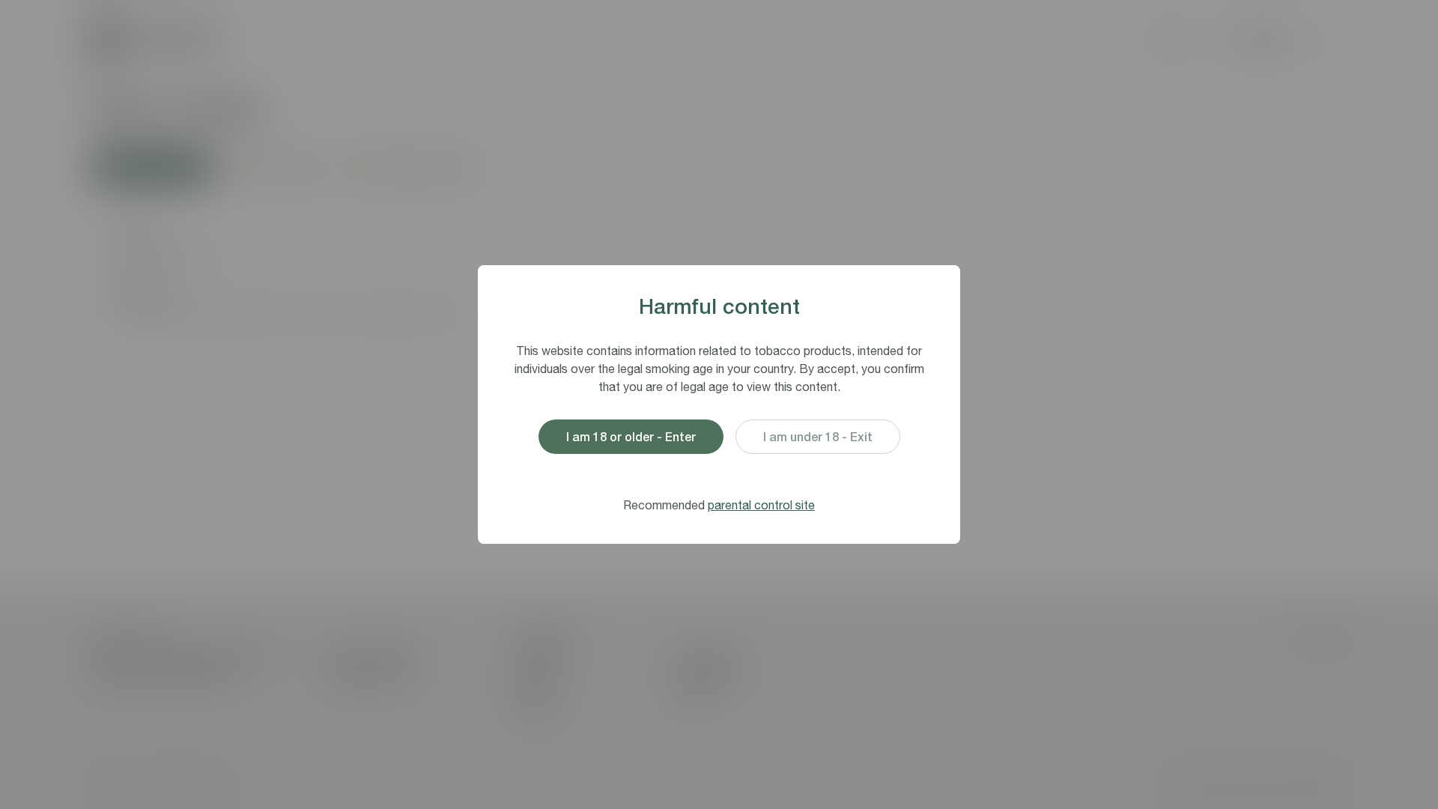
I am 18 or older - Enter (631, 436)
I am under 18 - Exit (818, 436)
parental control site (761, 505)
